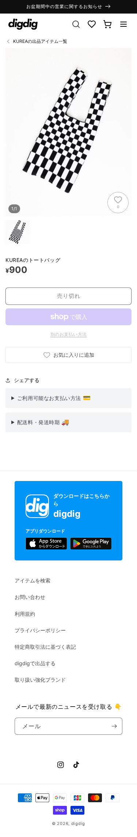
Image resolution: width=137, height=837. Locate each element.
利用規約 (25, 614)
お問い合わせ (30, 597)
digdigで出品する (35, 663)
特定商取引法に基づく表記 (45, 647)
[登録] (114, 726)
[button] (123, 24)
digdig (78, 823)
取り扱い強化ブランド (40, 680)
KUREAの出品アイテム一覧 (40, 41)
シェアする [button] (26, 380)
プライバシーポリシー (40, 630)
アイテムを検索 (32, 580)
